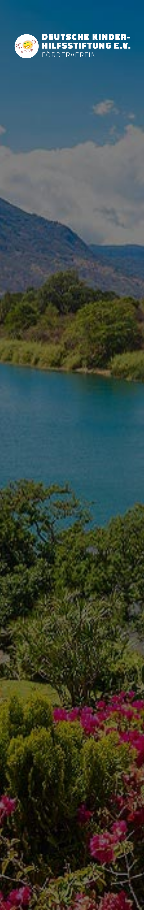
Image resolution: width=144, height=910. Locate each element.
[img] (72, 455)
